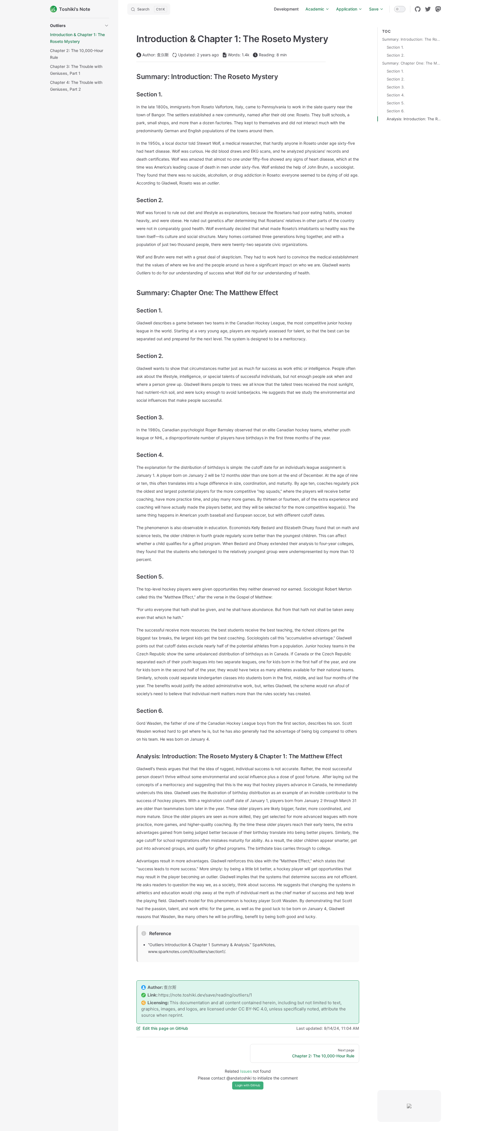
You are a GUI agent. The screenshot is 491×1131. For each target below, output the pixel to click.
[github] (418, 9)
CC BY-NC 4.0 (252, 1009)
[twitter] (428, 9)
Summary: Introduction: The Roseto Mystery (411, 39)
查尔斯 (170, 987)
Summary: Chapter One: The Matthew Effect (411, 63)
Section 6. (396, 111)
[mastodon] (438, 9)
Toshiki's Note (74, 9)
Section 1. (395, 47)
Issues (246, 1071)
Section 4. (396, 95)
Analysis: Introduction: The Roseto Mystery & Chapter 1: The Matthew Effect (414, 119)
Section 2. (396, 55)
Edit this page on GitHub (165, 1028)
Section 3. (396, 87)
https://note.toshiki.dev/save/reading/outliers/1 (205, 995)
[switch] (399, 9)
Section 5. (396, 103)
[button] (79, 25)
